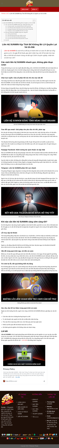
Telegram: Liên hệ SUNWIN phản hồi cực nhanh (18, 30)
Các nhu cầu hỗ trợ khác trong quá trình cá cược (18, 38)
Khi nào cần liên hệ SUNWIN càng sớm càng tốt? (17, 32)
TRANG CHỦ (5, 13)
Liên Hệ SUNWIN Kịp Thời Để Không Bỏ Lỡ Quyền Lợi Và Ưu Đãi (19, 22)
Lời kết (7, 40)
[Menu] (2, 3)
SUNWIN (49, 404)
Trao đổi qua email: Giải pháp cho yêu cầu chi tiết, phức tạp (20, 27)
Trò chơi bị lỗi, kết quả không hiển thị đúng (17, 36)
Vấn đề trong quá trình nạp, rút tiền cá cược (17, 35)
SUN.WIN (24, 340)
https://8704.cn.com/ (52, 408)
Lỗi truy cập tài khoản (12, 33)
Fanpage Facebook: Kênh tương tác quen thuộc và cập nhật (20, 29)
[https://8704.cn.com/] (29, 3)
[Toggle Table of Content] (33, 20)
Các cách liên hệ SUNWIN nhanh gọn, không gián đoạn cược (19, 24)
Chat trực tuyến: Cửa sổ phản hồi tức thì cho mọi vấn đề (19, 26)
